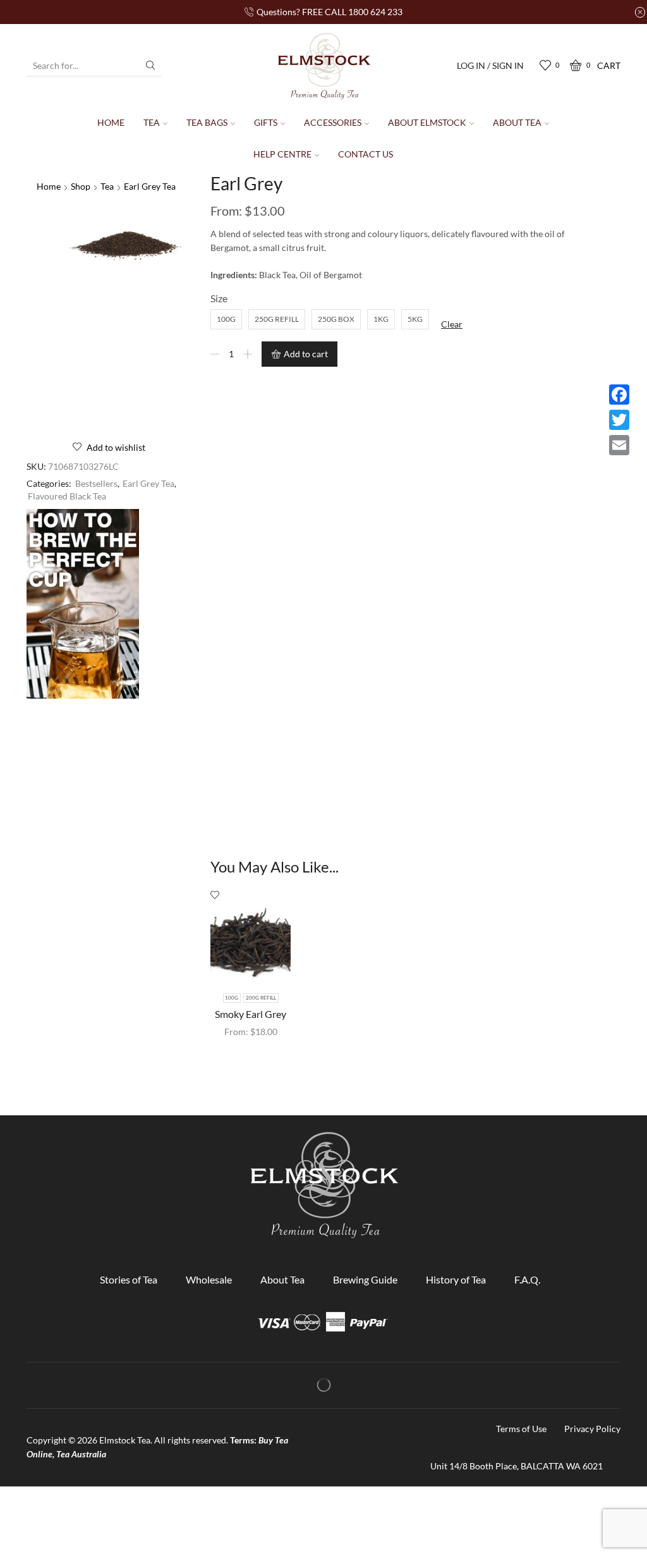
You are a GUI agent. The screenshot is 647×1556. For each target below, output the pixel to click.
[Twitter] (619, 419)
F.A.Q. (527, 1279)
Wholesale (209, 1279)
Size (218, 298)
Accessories (332, 122)
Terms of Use (521, 1428)
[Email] (619, 445)
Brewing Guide (365, 1279)
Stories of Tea (128, 1279)
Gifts (265, 122)
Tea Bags (206, 122)
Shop (80, 186)
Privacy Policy (592, 1428)
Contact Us (365, 154)
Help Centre (282, 154)
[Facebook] (619, 394)
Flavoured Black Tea (67, 496)
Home (110, 122)
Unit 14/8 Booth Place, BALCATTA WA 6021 (516, 1466)
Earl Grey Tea (150, 186)
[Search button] (150, 65)
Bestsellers (96, 483)
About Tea (517, 122)
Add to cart (306, 353)
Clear (452, 324)
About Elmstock (427, 122)
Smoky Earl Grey (250, 1014)
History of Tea (456, 1279)
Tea (151, 122)
